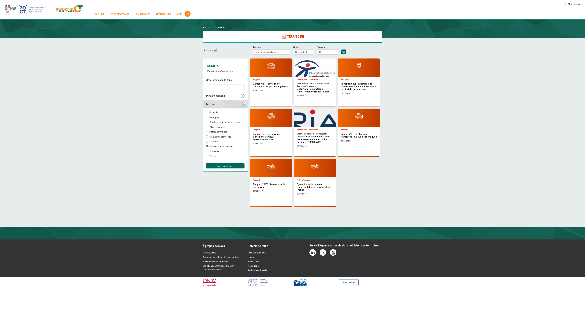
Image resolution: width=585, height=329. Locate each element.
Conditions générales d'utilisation (218, 266)
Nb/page (321, 47)
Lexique (251, 257)
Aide (179, 14)
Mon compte (574, 4)
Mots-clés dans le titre (219, 80)
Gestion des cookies (212, 269)
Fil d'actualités (209, 252)
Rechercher (343, 52)
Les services (143, 14)
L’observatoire (119, 14)
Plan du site (253, 266)
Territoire (211, 104)
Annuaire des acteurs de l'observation (221, 257)
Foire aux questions (257, 252)
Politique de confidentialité (215, 261)
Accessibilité (254, 261)
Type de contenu (215, 95)
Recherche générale (257, 270)
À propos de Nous (214, 246)
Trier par (257, 47)
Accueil (99, 14)
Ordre (296, 47)
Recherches (163, 14)
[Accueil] (71, 9)
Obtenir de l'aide (258, 246)
